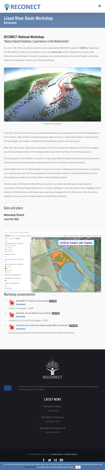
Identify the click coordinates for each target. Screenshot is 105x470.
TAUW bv (83, 48)
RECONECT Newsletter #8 (52, 428)
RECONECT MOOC (53, 406)
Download (20, 304)
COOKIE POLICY (57, 454)
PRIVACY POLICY (71, 454)
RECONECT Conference (52, 417)
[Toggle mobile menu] (99, 6)
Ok (78, 467)
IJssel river (56, 52)
